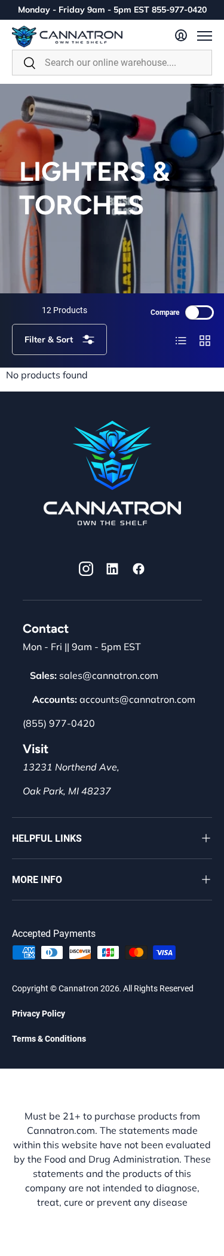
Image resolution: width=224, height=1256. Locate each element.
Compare (165, 312)
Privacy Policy (38, 1013)
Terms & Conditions (49, 1038)
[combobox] (112, 62)
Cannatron (79, 988)
